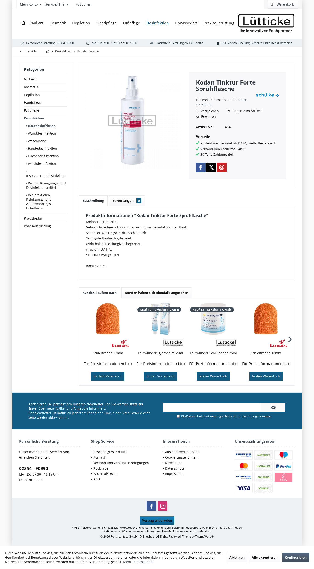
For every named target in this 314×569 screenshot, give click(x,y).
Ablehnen (237, 557)
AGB (96, 479)
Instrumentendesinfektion (46, 175)
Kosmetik (31, 87)
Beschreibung (93, 200)
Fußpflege (31, 110)
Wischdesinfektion (41, 163)
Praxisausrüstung (37, 226)
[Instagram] (162, 506)
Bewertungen (126, 200)
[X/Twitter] (211, 167)
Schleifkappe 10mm (266, 353)
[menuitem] (283, 4)
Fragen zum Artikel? (246, 111)
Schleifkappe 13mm (108, 353)
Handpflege (33, 102)
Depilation (32, 95)
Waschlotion (37, 141)
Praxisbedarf (33, 218)
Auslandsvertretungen (182, 452)
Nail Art (30, 79)
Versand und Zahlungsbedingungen (121, 463)
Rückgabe (100, 468)
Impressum (174, 473)
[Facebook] (201, 167)
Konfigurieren (296, 557)
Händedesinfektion (42, 148)
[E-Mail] (222, 167)
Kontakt (99, 457)
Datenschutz (174, 468)
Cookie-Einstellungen (181, 457)
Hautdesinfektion (41, 126)
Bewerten (208, 116)
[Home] (23, 23)
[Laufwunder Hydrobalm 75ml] (161, 319)
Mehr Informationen (138, 562)
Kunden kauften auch (100, 292)
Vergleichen (209, 111)
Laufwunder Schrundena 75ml (213, 353)
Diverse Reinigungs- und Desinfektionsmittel (46, 185)
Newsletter (173, 463)
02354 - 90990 (33, 468)
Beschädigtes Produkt (110, 452)
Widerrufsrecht (105, 473)
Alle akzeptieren (264, 557)
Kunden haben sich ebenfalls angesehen (156, 292)
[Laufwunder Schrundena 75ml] (213, 319)
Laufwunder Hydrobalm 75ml (160, 353)
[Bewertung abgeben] (225, 94)
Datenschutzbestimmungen (205, 416)
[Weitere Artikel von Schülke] (267, 95)
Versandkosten (150, 528)
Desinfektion (34, 118)
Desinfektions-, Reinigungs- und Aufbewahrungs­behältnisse (39, 201)
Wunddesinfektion (41, 133)
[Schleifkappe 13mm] (108, 319)
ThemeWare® (204, 536)
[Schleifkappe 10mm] (266, 319)
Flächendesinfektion (43, 156)
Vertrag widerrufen (157, 520)
